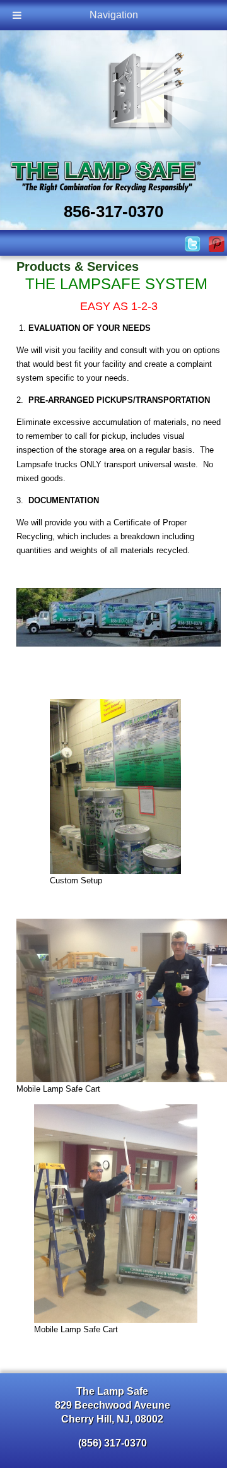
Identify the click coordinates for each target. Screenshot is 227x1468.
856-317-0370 (113, 211)
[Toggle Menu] (17, 15)
